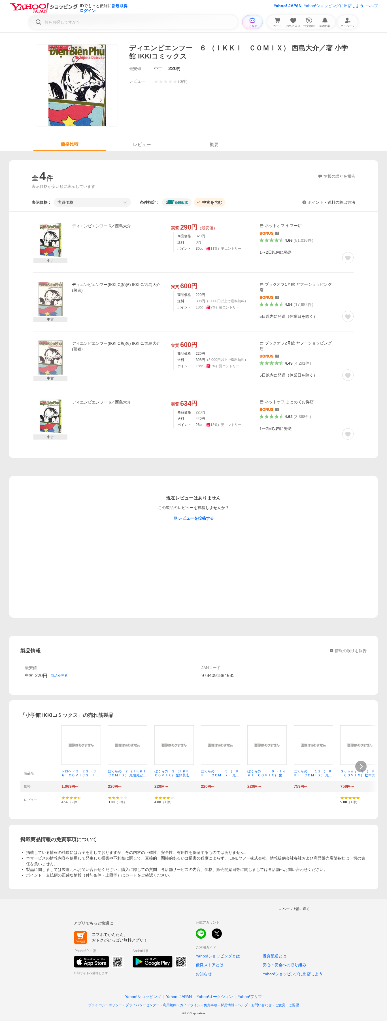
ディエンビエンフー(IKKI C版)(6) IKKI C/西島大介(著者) (116, 287)
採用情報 (227, 1005)
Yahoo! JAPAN (287, 5)
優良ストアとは (210, 965)
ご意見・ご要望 (287, 1005)
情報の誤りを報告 (351, 650)
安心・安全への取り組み (284, 965)
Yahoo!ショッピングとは (218, 956)
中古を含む (212, 202)
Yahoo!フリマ (250, 996)
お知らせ (204, 974)
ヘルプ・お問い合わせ (255, 1005)
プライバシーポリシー (105, 1005)
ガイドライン (190, 1005)
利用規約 (170, 1005)
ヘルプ (372, 5)
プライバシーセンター (143, 1005)
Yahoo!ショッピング (143, 996)
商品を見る (59, 676)
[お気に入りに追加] (348, 257)
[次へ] (361, 766)
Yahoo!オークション (215, 996)
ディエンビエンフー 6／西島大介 (101, 226)
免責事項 (210, 1005)
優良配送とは (274, 956)
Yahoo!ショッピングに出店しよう (334, 5)
